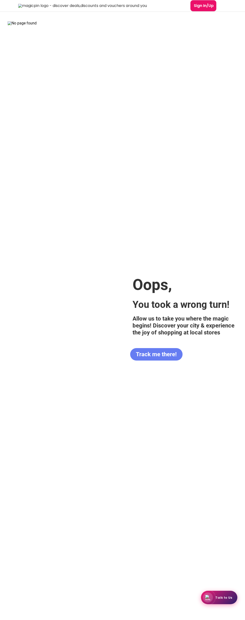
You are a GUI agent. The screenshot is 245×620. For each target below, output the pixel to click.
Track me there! (156, 354)
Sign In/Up (204, 5)
